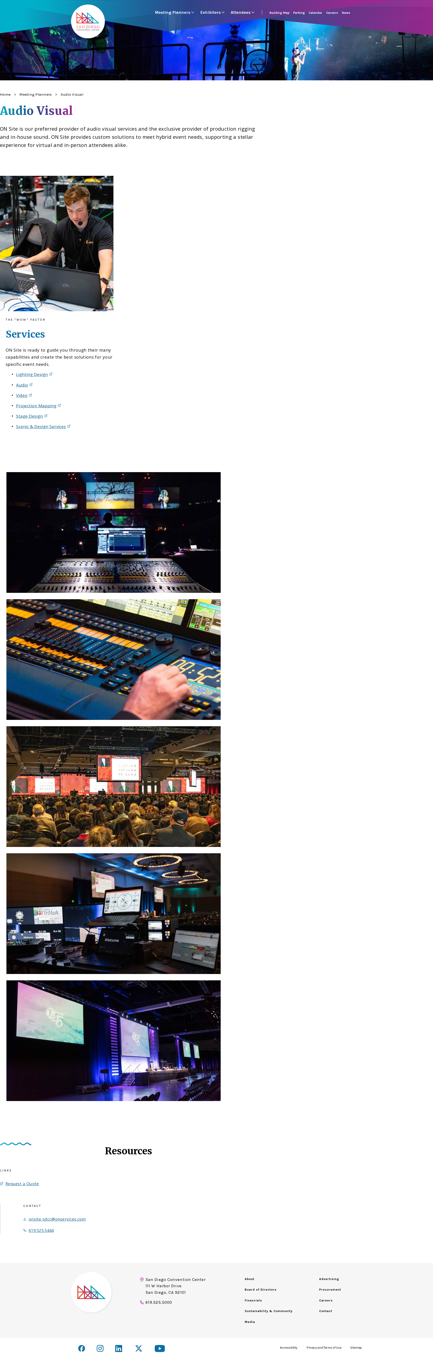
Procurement (330, 1290)
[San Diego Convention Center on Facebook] (81, 1348)
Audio (22, 385)
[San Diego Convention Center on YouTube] (160, 1348)
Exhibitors (210, 12)
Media (250, 1322)
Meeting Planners (172, 12)
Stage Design (29, 416)
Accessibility (288, 1348)
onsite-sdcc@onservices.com (57, 1219)
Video (22, 395)
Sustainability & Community (269, 1311)
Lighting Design (32, 374)
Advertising (329, 1279)
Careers (326, 1300)
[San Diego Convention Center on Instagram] (100, 1348)
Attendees (241, 12)
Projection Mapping (36, 406)
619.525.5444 (41, 1230)
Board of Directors (260, 1290)
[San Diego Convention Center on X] (139, 1349)
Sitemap (356, 1348)
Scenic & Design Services (41, 426)
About (249, 1279)
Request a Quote (22, 1183)
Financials (253, 1300)
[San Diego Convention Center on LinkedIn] (119, 1349)
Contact (325, 1311)
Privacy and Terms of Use (323, 1348)
